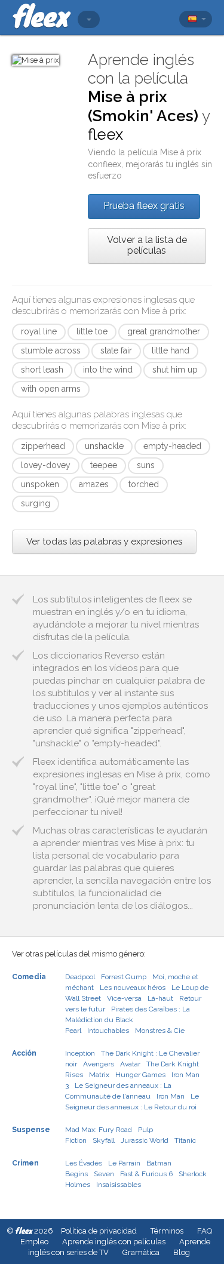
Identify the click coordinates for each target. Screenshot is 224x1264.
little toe (92, 331)
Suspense (31, 1129)
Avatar (130, 1064)
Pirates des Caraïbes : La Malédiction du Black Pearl (127, 1020)
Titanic (185, 1140)
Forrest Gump (123, 977)
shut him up (175, 369)
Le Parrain (124, 1163)
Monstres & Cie (160, 1030)
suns (146, 465)
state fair (116, 350)
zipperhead (43, 446)
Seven (104, 1174)
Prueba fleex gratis (144, 205)
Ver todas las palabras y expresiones (104, 541)
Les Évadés (83, 1163)
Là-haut (160, 998)
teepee (103, 465)
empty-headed (172, 446)
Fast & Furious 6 (146, 1174)
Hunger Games (140, 1075)
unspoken (40, 484)
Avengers (98, 1064)
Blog (181, 1252)
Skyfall (104, 1140)
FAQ (204, 1230)
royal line (39, 331)
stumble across (51, 350)
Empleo (34, 1241)
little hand (170, 350)
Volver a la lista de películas (147, 245)
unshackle (104, 446)
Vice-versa (124, 998)
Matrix (99, 1075)
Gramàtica (140, 1252)
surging (35, 503)
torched (143, 484)
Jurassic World (144, 1140)
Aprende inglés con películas (113, 1241)
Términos (167, 1230)
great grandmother (163, 331)
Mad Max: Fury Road (98, 1129)
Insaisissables (118, 1184)
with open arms (51, 388)
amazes (94, 484)
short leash (42, 369)
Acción (24, 1053)
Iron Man (171, 1096)
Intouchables (108, 1030)
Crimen (25, 1163)
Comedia (29, 977)
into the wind (108, 369)
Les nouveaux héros (132, 987)
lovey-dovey (45, 465)
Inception (80, 1053)
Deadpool (80, 977)
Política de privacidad (99, 1230)
